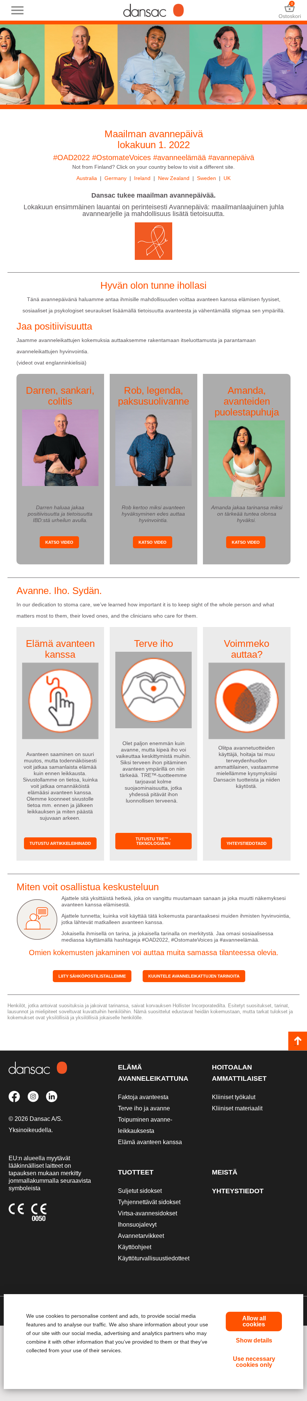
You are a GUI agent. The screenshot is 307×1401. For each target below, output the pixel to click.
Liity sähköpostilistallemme (92, 976)
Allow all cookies (254, 1321)
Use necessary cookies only (254, 1362)
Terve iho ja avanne (144, 1108)
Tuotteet (136, 1172)
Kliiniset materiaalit (237, 1108)
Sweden (206, 178)
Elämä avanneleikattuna (153, 1073)
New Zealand (173, 178)
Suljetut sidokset (140, 1191)
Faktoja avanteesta (143, 1097)
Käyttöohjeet (134, 1247)
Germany (115, 178)
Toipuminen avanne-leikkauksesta (145, 1125)
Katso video (59, 542)
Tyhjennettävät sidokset (149, 1202)
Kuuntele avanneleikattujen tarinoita (194, 976)
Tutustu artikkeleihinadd (60, 843)
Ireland (142, 178)
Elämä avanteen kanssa (150, 1142)
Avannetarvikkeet (141, 1236)
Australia (86, 178)
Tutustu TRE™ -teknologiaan (153, 841)
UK (227, 178)
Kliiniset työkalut (233, 1097)
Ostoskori (289, 10)
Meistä (224, 1172)
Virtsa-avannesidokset (147, 1213)
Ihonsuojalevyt (137, 1224)
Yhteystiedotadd (247, 843)
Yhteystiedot (238, 1191)
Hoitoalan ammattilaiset (239, 1073)
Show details (254, 1340)
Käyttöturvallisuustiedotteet (153, 1258)
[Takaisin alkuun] (297, 1041)
